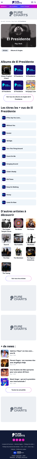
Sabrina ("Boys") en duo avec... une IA (21, 352)
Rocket (8, 133)
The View (6, 258)
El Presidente (18, 38)
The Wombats (18, 258)
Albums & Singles (17, 50)
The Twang (6, 273)
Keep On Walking (12, 187)
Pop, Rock (18, 44)
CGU (22, 446)
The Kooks (30, 245)
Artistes (8, 21)
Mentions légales (19, 444)
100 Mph (9, 141)
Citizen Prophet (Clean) (6, 77)
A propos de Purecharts (7, 444)
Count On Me (11, 156)
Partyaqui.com (31, 91)
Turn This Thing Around (14, 148)
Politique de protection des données (11, 446)
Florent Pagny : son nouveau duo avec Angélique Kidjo (22, 361)
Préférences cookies (21, 449)
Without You (10, 125)
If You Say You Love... (13, 118)
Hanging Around (12, 164)
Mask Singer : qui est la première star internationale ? (22, 380)
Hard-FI (6, 245)
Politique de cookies (29, 444)
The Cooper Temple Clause (6, 230)
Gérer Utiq (30, 446)
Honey (8, 195)
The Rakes (30, 229)
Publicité (13, 449)
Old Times (9, 179)
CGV (26, 446)
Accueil (3, 21)
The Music (18, 229)
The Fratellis (18, 245)
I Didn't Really (11, 172)
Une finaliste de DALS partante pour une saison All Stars (22, 371)
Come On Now (11, 202)
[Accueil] (17, 2)
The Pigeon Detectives (31, 259)
